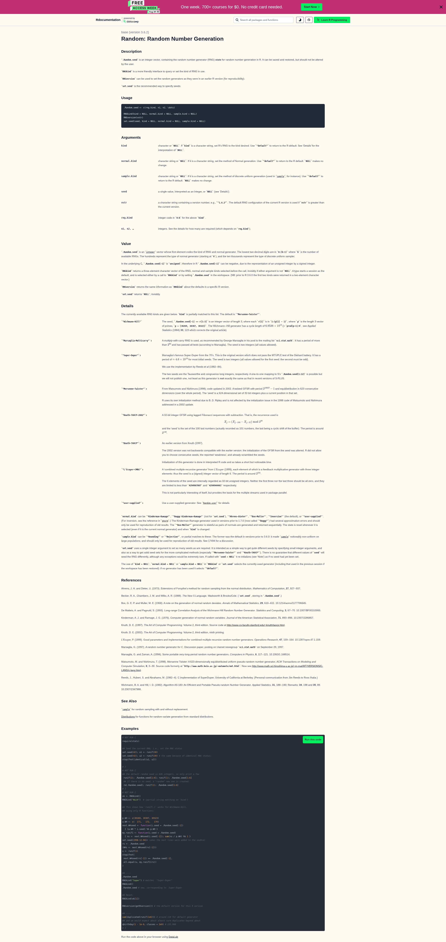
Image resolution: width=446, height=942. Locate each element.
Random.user (210, 503)
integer (150, 252)
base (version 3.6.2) (135, 32)
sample (280, 176)
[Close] (441, 6)
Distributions (128, 716)
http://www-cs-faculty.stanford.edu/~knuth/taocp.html (255, 625)
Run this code (313, 739)
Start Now (310, 6)
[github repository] (309, 20)
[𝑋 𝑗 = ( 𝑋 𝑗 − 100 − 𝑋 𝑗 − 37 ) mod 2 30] (243, 422)
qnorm (165, 521)
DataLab (173, 936)
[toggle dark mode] (300, 20)
